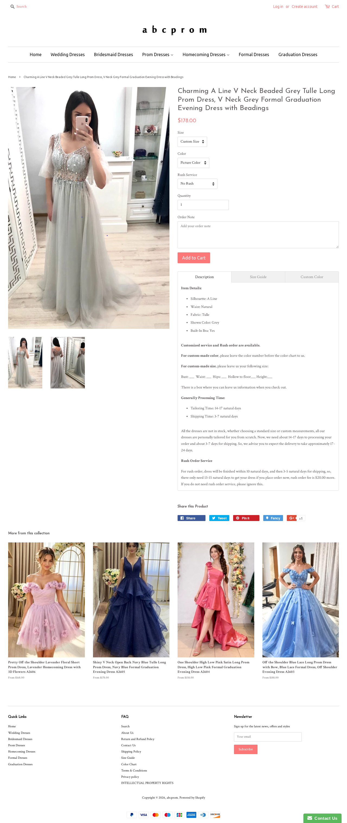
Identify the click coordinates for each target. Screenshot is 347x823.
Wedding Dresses (68, 54)
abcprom (172, 798)
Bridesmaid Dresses (113, 54)
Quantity (184, 195)
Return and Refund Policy (137, 739)
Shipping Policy (131, 752)
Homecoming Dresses (205, 54)
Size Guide (128, 758)
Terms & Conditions (134, 771)
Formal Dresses (254, 54)
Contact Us (128, 745)
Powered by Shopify (192, 798)
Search (125, 726)
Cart (335, 6)
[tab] (205, 276)
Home (35, 54)
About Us (127, 733)
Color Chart (129, 764)
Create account (304, 6)
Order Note (186, 217)
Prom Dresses (156, 54)
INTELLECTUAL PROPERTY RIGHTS (147, 783)
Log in (278, 6)
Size (181, 132)
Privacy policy (130, 777)
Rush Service (187, 174)
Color (182, 153)
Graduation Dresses (297, 54)
